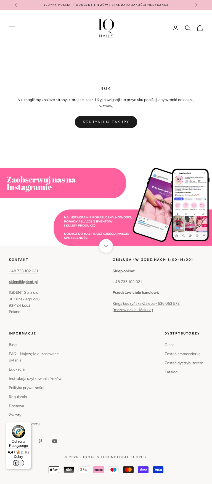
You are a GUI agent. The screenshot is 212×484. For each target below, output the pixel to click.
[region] (106, 206)
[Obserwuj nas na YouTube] (54, 441)
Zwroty (15, 415)
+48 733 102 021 (23, 271)
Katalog (171, 372)
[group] (106, 206)
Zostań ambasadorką (182, 354)
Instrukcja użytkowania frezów (35, 378)
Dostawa (16, 406)
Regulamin (18, 397)
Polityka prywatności (26, 387)
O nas (169, 344)
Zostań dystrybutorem (184, 363)
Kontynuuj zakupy (106, 122)
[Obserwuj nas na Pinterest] (40, 441)
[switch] (18, 463)
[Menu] (28, 425)
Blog (13, 344)
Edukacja (17, 369)
